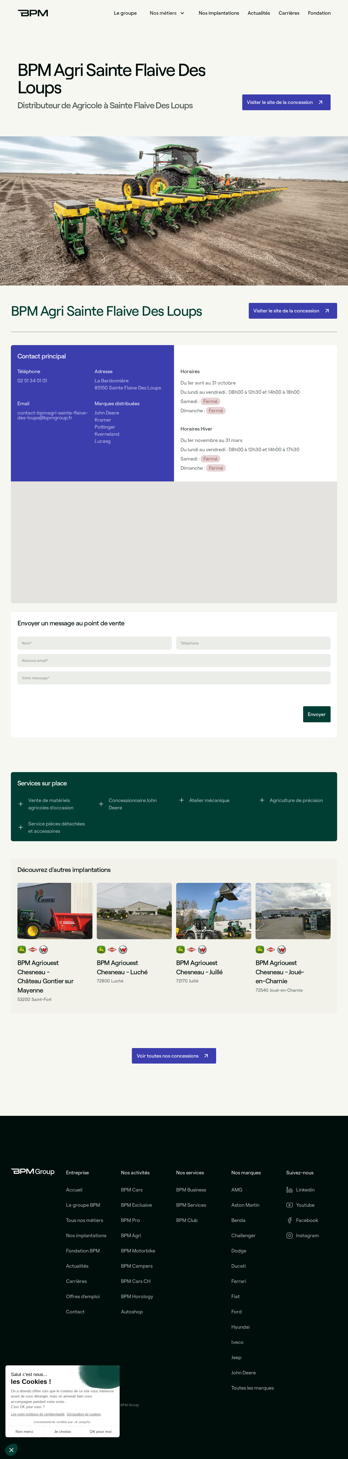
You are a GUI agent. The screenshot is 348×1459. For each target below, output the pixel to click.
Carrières (289, 13)
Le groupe (125, 13)
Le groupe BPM (83, 1205)
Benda (238, 1220)
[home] (32, 13)
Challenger (243, 1235)
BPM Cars (131, 1189)
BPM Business (191, 1189)
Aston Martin (245, 1205)
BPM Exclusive (136, 1205)
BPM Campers (137, 1266)
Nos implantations (219, 13)
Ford (236, 1311)
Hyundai (240, 1327)
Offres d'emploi (83, 1296)
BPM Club (187, 1220)
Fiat (235, 1296)
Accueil (74, 1189)
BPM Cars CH (136, 1281)
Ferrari (238, 1281)
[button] (167, 13)
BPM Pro (130, 1220)
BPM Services (191, 1205)
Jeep (236, 1357)
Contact (75, 1311)
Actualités (259, 13)
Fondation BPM (83, 1250)
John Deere (243, 1372)
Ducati (238, 1266)
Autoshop (132, 1311)
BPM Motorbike (138, 1250)
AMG (236, 1189)
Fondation (319, 13)
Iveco (237, 1342)
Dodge (238, 1250)
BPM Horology (137, 1296)
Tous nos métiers (84, 1220)
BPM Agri (131, 1235)
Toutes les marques (252, 1388)
